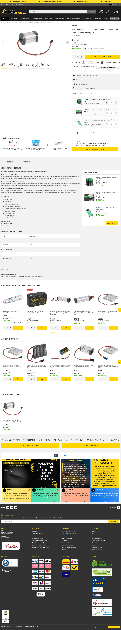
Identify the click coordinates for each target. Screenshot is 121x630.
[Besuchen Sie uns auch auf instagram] (15, 507)
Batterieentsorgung (96, 542)
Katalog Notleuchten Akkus (67, 545)
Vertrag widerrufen (114, 627)
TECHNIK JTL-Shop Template (101, 627)
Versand (81, 44)
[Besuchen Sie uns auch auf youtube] (11, 507)
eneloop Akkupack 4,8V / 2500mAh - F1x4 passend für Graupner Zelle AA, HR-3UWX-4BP (36, 366)
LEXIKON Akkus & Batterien (37, 533)
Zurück (2, 22)
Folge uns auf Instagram (30, 445)
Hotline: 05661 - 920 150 (17, 5)
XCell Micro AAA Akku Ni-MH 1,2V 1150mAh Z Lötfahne (10, 312)
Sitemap (93, 545)
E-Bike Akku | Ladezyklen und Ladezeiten (40, 542)
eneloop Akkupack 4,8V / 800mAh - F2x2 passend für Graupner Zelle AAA (83, 365)
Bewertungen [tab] (26, 162)
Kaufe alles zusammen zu (95, 149)
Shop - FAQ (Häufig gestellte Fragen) (69, 531)
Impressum (94, 531)
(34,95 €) (92, 143)
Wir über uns (64, 549)
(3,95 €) (90, 146)
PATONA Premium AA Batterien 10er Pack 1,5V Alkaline (106, 178)
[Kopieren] (79, 36)
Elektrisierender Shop (66, 542)
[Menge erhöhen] (81, 57)
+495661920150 (6, 537)
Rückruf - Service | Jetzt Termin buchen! (70, 533)
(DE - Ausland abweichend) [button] (100, 48)
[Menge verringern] (74, 57)
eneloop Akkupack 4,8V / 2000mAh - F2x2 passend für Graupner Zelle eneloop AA (37, 22)
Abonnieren (113, 521)
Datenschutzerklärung (22, 517)
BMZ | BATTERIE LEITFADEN (37, 538)
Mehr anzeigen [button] (111, 223)
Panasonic (74, 25)
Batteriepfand (64, 540)
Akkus (15, 22)
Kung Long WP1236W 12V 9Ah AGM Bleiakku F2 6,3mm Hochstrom (35, 312)
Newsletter (64, 552)
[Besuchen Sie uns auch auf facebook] (7, 507)
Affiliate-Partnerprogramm (67, 538)
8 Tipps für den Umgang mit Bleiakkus (39, 540)
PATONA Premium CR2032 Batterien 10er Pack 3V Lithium (105, 208)
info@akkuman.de (7, 540)
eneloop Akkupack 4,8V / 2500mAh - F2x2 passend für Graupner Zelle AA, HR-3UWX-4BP (60, 366)
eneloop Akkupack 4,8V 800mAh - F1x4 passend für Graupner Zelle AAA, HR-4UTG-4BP (108, 366)
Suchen (91, 11)
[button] (108, 68)
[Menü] (8, 611)
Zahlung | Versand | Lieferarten (98, 540)
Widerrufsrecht (95, 536)
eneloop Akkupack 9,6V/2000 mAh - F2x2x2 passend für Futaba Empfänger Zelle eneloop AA (60, 313)
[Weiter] (67, 42)
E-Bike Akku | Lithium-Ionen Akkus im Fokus (40, 547)
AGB (93, 533)
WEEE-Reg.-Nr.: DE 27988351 (97, 547)
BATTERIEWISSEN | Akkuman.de (38, 536)
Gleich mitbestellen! (90, 172)
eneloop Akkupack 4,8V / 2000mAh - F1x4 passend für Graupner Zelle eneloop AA (107, 312)
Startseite (9, 22)
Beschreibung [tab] (10, 162)
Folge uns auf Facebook (91, 445)
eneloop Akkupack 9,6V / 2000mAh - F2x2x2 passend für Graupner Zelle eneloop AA (84, 313)
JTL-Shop (93, 627)
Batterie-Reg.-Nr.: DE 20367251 (98, 549)
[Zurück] (3, 42)
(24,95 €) (94, 140)
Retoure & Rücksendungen (67, 536)
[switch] (5, 621)
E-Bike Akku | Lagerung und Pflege (38, 545)
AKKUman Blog (35, 531)
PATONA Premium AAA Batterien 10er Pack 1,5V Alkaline (106, 193)
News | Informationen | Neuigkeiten (69, 547)
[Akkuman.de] (13, 11)
